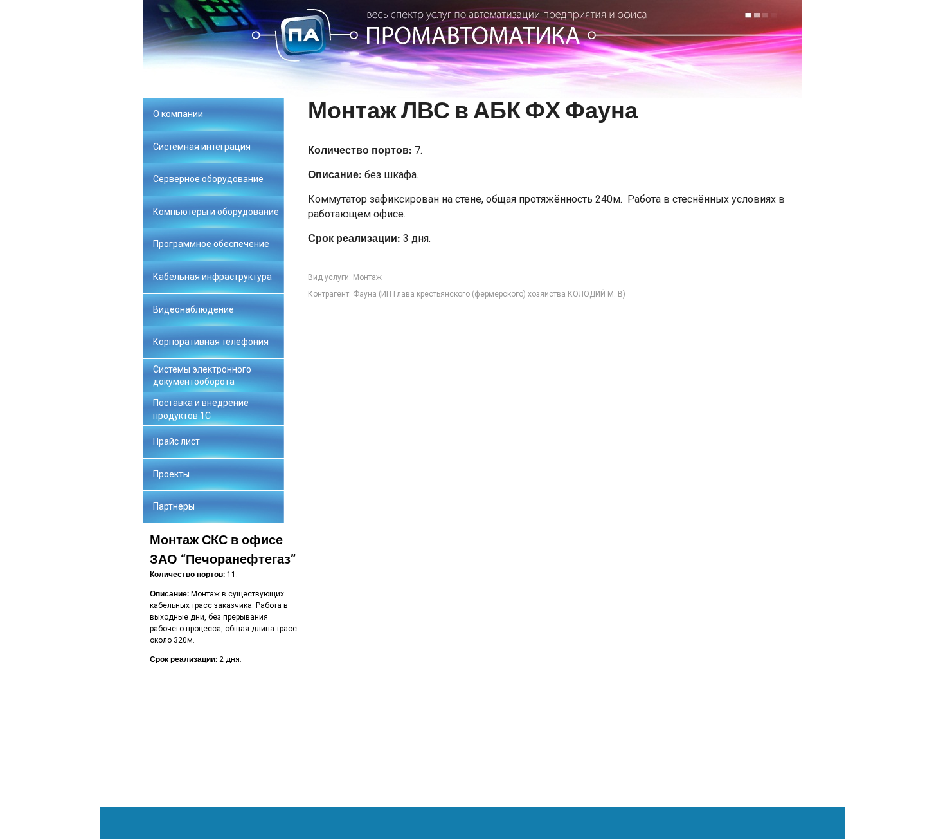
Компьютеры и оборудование (216, 212)
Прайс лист (176, 441)
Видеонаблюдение (193, 309)
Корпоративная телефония (211, 342)
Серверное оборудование (208, 179)
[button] (225, 665)
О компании (178, 114)
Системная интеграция (202, 147)
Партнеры (174, 506)
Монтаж (367, 277)
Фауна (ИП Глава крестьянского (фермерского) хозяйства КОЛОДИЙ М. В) (489, 294)
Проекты (171, 474)
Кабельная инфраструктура (212, 277)
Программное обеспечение (211, 244)
